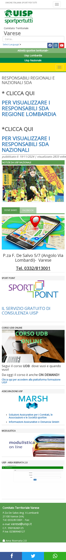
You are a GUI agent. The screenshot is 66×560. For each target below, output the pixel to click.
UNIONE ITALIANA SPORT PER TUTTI (21, 2)
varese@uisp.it (21, 524)
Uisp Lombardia (33, 55)
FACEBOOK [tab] (28, 210)
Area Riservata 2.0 (16, 540)
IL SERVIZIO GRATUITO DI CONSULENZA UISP (26, 310)
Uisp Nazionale (33, 60)
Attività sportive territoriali (32, 50)
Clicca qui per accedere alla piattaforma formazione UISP (31, 381)
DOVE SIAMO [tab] (10, 210)
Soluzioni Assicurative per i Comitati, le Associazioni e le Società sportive (31, 416)
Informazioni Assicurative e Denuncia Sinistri (34, 421)
